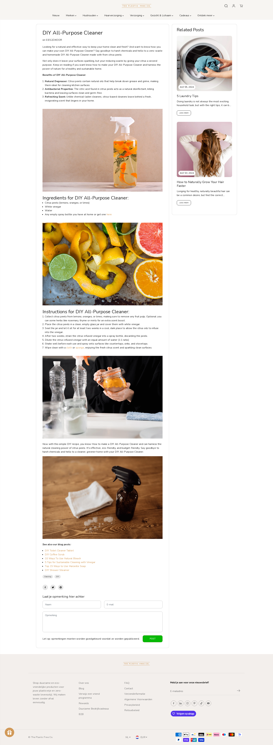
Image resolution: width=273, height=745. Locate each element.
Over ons (84, 683)
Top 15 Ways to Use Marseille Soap (65, 566)
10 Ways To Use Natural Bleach (63, 558)
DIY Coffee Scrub (54, 554)
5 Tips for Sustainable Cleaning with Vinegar (70, 562)
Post (153, 638)
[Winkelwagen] (241, 5)
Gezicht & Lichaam (161, 15)
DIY (57, 577)
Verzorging (136, 15)
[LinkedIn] (180, 703)
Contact (128, 688)
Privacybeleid (132, 704)
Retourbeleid (132, 710)
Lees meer (183, 113)
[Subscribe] (238, 691)
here (109, 214)
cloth (69, 347)
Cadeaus (184, 15)
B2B (81, 714)
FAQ (126, 683)
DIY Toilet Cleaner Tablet (59, 550)
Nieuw (56, 15)
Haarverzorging (113, 15)
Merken (70, 15)
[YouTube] (208, 703)
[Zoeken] (226, 5)
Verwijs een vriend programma (89, 695)
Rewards (84, 703)
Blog (81, 688)
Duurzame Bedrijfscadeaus (94, 708)
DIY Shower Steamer (57, 570)
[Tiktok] (201, 703)
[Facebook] (45, 587)
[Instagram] (187, 703)
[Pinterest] (60, 587)
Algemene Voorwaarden (138, 699)
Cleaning (47, 577)
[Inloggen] (233, 5)
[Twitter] (53, 587)
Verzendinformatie (134, 693)
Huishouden (90, 15)
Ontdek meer (205, 15)
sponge (80, 347)
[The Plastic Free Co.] (136, 6)
